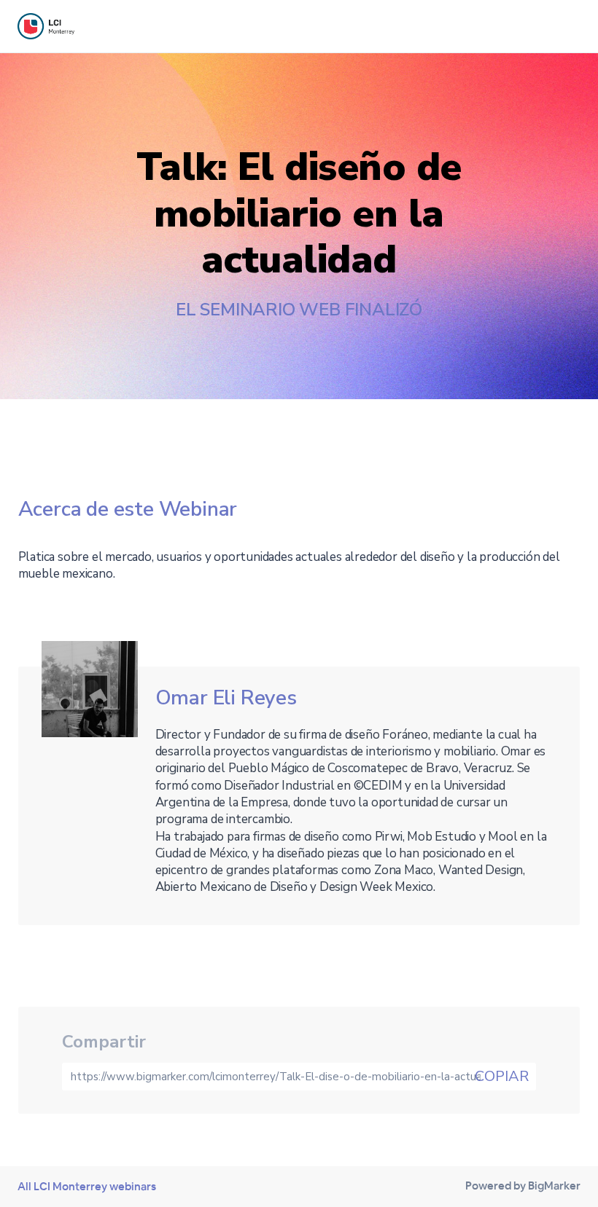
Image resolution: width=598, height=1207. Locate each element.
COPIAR (502, 1076)
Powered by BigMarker (522, 1185)
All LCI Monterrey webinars (87, 1186)
